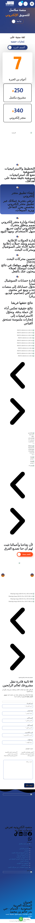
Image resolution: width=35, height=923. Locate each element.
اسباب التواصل (29, 748)
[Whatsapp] (30, 839)
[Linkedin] (21, 834)
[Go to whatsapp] (21, 919)
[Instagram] (25, 834)
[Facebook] (30, 834)
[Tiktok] (16, 834)
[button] (17, 376)
